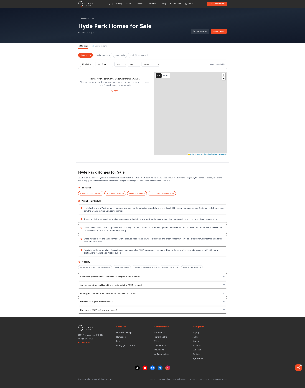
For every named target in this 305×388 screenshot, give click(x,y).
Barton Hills (159, 332)
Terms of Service (179, 379)
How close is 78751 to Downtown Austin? (152, 310)
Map (158, 76)
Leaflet (192, 154)
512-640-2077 (201, 31)
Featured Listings (124, 332)
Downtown (159, 349)
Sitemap (153, 379)
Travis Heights (160, 337)
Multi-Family (120, 55)
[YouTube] (144, 367)
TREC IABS (193, 379)
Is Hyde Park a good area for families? (152, 301)
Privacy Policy (164, 379)
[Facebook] (152, 367)
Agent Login (198, 358)
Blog (164, 4)
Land (132, 55)
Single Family (85, 55)
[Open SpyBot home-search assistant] (298, 367)
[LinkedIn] (160, 367)
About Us (152, 4)
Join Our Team (175, 4)
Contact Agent (218, 31)
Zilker (156, 341)
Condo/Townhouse (103, 55)
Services (140, 4)
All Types (142, 55)
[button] (223, 75)
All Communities (87, 18)
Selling (119, 4)
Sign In (190, 4)
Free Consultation (217, 4)
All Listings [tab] (83, 46)
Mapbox (199, 154)
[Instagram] (167, 367)
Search (128, 4)
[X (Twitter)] (137, 367)
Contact (196, 354)
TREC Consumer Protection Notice (213, 379)
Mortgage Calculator (125, 345)
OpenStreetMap (209, 154)
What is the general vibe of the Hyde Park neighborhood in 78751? (152, 276)
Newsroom (121, 337)
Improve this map (220, 154)
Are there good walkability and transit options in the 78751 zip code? (152, 285)
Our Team (197, 349)
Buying (110, 4)
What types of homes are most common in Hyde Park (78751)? (152, 293)
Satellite (165, 76)
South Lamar (160, 345)
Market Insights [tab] (99, 46)
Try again (114, 90)
